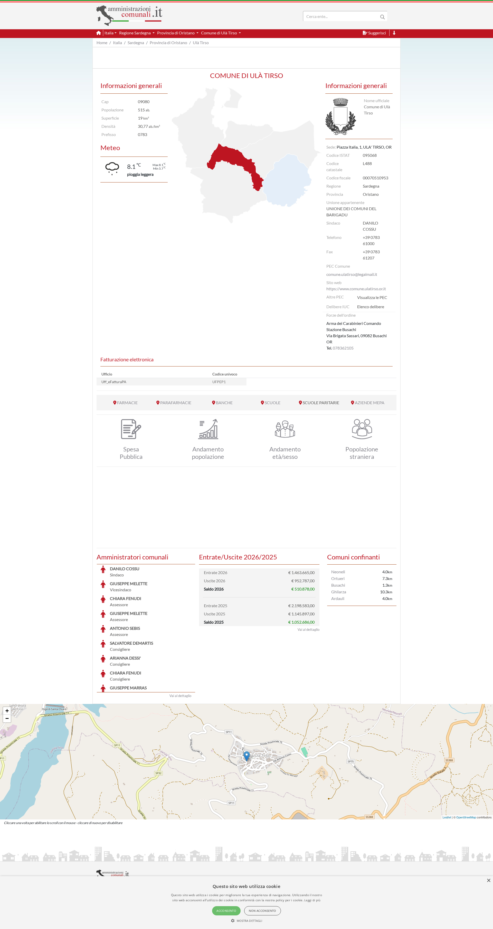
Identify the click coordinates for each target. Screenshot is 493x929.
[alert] (246, 902)
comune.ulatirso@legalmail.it (351, 274)
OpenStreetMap (466, 817)
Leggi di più (312, 900)
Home (102, 42)
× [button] (488, 881)
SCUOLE (272, 402)
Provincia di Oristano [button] (176, 32)
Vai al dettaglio (180, 696)
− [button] (7, 718)
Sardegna (136, 42)
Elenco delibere (370, 306)
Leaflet (447, 817)
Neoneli (338, 571)
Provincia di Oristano (168, 42)
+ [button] (7, 711)
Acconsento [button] (226, 911)
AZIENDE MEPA (369, 402)
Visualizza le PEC (372, 297)
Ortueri (338, 578)
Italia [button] (109, 32)
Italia (117, 42)
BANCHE (224, 402)
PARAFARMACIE (175, 402)
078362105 (343, 347)
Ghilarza (338, 591)
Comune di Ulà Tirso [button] (219, 32)
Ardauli (337, 598)
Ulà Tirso (201, 42)
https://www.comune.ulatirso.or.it (356, 288)
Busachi (338, 585)
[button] (246, 920)
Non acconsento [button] (262, 911)
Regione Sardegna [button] (135, 32)
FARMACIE (127, 402)
